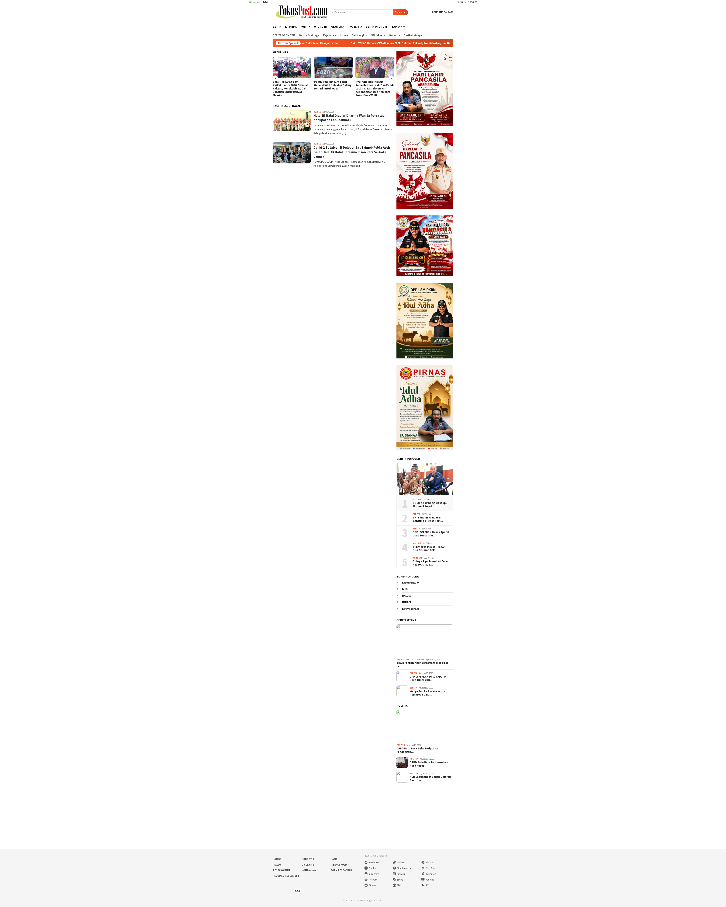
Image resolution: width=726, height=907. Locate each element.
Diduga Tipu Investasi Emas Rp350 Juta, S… (430, 562)
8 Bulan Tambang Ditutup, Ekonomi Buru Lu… (430, 504)
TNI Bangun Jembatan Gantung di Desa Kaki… (428, 519)
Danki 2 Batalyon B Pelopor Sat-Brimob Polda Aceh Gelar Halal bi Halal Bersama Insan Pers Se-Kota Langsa (351, 152)
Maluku (417, 499)
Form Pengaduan (341, 870)
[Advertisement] (363, 816)
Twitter (400, 862)
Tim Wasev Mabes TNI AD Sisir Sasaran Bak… (429, 548)
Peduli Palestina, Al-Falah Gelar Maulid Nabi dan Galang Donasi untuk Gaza (291, 85)
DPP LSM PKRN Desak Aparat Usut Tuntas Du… (431, 533)
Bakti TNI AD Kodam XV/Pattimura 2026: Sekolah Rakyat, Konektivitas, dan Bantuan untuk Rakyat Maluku (352, 43)
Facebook (374, 862)
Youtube (430, 879)
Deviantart (431, 874)
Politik (400, 745)
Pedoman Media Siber (286, 875)
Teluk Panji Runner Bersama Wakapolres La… (422, 664)
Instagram (374, 874)
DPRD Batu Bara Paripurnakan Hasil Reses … (429, 763)
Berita (317, 111)
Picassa (372, 885)
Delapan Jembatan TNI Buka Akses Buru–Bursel (373, 83)
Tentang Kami (281, 870)
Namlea (406, 602)
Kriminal (417, 557)
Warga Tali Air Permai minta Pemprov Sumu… (427, 692)
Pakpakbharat (410, 608)
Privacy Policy (340, 864)
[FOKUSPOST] (302, 12)
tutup (265, 1)
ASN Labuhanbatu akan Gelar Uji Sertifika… (430, 778)
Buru (405, 589)
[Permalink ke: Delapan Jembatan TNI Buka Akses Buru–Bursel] (374, 67)
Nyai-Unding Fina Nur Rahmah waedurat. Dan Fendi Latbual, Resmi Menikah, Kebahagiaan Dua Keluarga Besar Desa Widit (333, 88)
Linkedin (401, 874)
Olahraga (419, 659)
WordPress (431, 868)
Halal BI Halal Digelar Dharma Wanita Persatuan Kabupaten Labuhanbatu (349, 117)
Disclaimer (308, 864)
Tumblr (372, 868)
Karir (334, 859)
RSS (427, 885)
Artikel (400, 659)
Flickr (399, 885)
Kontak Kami (309, 870)
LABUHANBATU (410, 582)
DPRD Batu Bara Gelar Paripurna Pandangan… (417, 750)
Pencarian (400, 12)
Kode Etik (308, 859)
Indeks (277, 859)
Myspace (373, 879)
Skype (400, 879)
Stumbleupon (404, 868)
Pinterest (430, 862)
